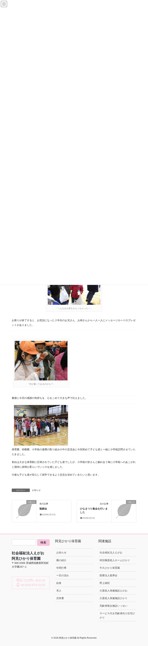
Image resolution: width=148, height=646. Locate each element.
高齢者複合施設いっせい (113, 605)
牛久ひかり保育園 (110, 567)
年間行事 (61, 567)
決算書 (60, 598)
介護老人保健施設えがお (113, 590)
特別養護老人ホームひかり (115, 560)
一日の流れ (62, 575)
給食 (58, 583)
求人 (58, 590)
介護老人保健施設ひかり (113, 598)
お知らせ (36, 490)
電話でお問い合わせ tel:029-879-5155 (30, 582)
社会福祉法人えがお (111, 552)
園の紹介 (61, 560)
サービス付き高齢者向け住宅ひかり (117, 615)
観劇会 (43, 508)
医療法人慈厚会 (108, 575)
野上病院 (105, 583)
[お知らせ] (24, 507)
